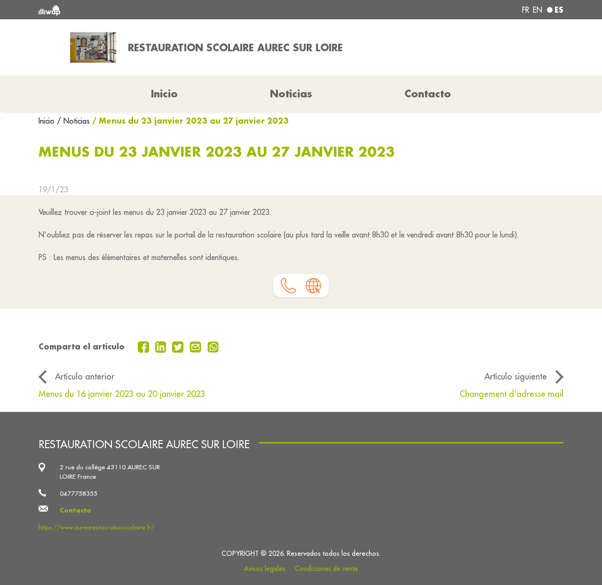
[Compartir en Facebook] (144, 346)
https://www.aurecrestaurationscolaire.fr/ (96, 527)
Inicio (48, 121)
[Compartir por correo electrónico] (197, 346)
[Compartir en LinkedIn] (162, 346)
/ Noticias (73, 121)
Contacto (427, 93)
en (537, 10)
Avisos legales (264, 568)
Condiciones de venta (326, 568)
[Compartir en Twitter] (179, 346)
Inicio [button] (164, 93)
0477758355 (78, 494)
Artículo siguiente (515, 376)
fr (525, 10)
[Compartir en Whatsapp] (213, 346)
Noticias (291, 93)
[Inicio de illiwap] (144, 9)
